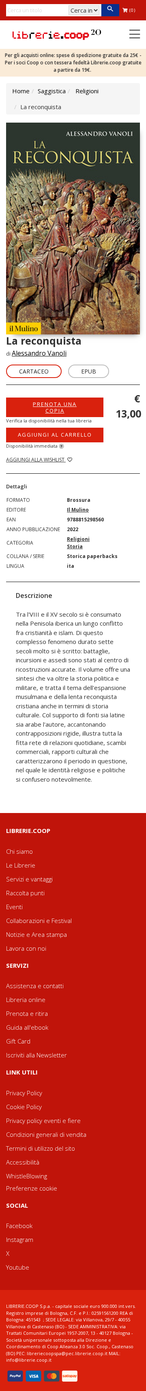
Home (21, 91)
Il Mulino (78, 509)
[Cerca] (110, 10)
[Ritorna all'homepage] (56, 34)
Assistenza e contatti (35, 986)
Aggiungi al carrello (55, 434)
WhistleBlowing (26, 1176)
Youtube (17, 1267)
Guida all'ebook (27, 1027)
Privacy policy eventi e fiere (43, 1120)
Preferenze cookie (31, 1188)
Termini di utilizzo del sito (40, 1148)
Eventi (14, 907)
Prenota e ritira (27, 1013)
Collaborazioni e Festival (39, 920)
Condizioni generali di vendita (46, 1134)
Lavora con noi (26, 948)
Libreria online (25, 999)
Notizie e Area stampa (36, 934)
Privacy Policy (24, 1093)
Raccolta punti (25, 893)
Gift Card (18, 1041)
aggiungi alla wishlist (36, 459)
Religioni (87, 91)
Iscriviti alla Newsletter (36, 1055)
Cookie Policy (24, 1107)
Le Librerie (20, 865)
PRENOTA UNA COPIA (55, 407)
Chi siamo (19, 851)
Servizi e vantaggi (29, 879)
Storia (75, 546)
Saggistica (52, 91)
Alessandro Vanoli (39, 353)
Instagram (19, 1239)
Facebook (19, 1226)
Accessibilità (22, 1162)
